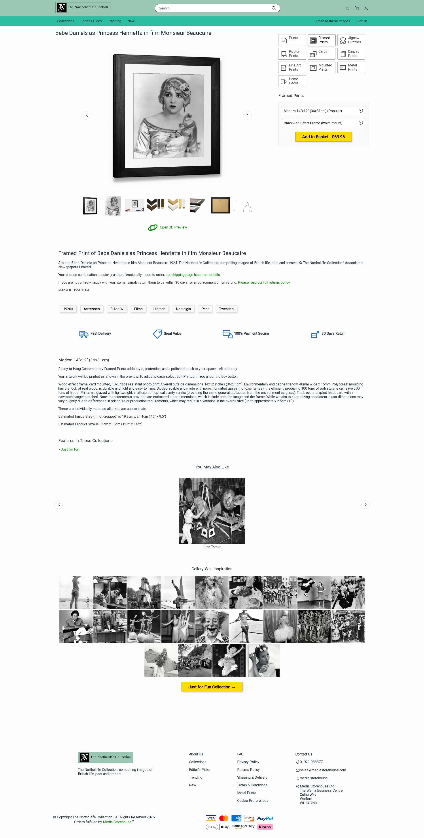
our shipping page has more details (193, 275)
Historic (159, 309)
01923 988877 (311, 762)
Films (138, 309)
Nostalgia (183, 309)
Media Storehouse (117, 822)
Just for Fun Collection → (212, 686)
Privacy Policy (248, 762)
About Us (196, 754)
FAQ (240, 754)
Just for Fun (70, 449)
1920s (68, 309)
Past (205, 309)
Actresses (92, 309)
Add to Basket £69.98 (323, 136)
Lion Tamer (212, 547)
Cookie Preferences (252, 800)
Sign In (361, 21)
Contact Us (303, 754)
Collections (65, 21)
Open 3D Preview (173, 227)
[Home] (82, 12)
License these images (333, 21)
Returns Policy (248, 770)
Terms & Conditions (252, 785)
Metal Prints (246, 793)
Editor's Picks (91, 21)
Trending (114, 21)
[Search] (273, 8)
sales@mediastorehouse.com (323, 770)
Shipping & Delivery (252, 777)
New (130, 21)
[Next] (247, 115)
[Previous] (86, 115)
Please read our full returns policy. (264, 282)
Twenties (226, 309)
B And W (116, 309)
